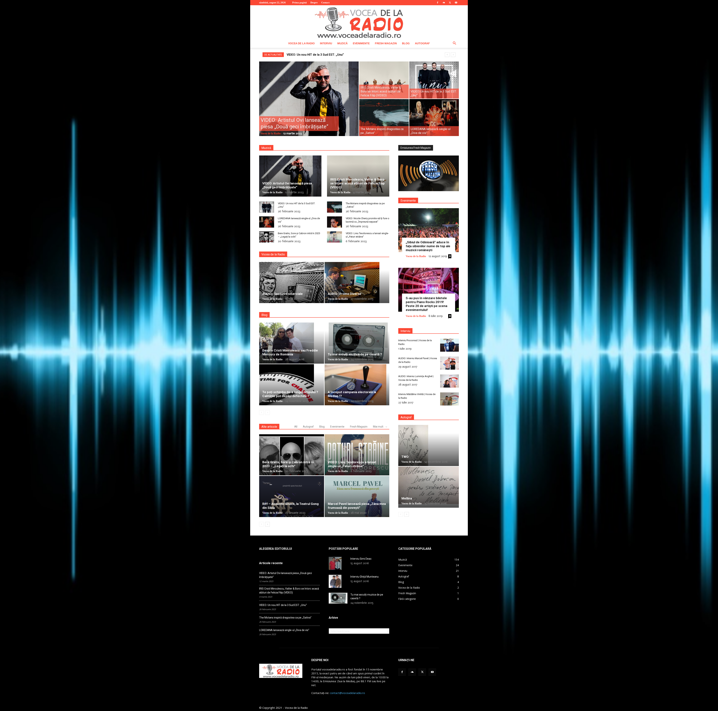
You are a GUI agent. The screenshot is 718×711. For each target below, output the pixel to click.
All (295, 426)
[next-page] (267, 524)
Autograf (422, 43)
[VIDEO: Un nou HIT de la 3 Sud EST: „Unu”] (434, 79)
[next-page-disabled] (267, 412)
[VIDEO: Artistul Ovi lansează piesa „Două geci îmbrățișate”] (309, 104)
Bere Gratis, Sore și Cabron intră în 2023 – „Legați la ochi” (288, 464)
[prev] (447, 54)
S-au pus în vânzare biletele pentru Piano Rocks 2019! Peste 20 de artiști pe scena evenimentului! (426, 304)
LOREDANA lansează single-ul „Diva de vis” (317, 54)
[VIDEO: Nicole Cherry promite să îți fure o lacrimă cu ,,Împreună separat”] (334, 222)
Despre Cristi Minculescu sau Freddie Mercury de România (290, 352)
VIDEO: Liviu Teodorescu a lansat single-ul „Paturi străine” (352, 464)
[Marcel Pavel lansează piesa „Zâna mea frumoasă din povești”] (357, 496)
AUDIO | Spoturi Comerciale (282, 294)
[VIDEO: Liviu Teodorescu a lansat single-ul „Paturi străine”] (334, 237)
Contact (325, 2)
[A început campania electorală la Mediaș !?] (357, 384)
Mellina (406, 498)
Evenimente (361, 43)
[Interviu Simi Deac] (335, 563)
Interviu (326, 43)
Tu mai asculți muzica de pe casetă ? (355, 354)
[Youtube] (456, 2)
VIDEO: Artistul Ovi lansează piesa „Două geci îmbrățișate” (287, 185)
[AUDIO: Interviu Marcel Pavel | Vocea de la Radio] (449, 363)
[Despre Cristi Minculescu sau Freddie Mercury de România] (291, 343)
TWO (405, 457)
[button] (454, 43)
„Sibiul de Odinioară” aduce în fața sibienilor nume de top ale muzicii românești (428, 246)
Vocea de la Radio (301, 43)
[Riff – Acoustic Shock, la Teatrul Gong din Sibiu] (291, 496)
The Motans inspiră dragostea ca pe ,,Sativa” (285, 617)
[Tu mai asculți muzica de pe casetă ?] (357, 342)
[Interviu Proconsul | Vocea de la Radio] (449, 345)
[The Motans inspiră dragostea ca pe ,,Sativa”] (384, 117)
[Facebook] (437, 2)
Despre (314, 2)
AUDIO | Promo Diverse (344, 294)
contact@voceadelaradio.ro (347, 693)
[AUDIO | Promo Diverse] (357, 282)
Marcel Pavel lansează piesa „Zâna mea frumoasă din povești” (357, 506)
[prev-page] (261, 412)
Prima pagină (299, 2)
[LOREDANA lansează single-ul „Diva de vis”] (434, 117)
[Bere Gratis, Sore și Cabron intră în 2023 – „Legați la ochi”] (266, 237)
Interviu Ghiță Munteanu (364, 576)
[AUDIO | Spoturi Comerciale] (291, 282)
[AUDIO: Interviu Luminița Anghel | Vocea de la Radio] (449, 381)
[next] (453, 54)
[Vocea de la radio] (359, 22)
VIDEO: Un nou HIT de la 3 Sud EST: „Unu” (283, 605)
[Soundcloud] (444, 2)
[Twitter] (450, 2)
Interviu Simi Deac (361, 558)
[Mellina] (428, 485)
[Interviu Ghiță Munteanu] (335, 581)
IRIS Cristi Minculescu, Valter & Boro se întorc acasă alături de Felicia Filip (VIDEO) (357, 183)
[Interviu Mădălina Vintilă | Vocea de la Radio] (449, 398)
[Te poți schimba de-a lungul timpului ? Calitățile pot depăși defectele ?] (291, 384)
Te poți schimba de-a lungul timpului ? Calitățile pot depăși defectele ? (290, 394)
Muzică (342, 43)
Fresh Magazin (386, 43)
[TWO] (428, 445)
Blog (406, 43)
